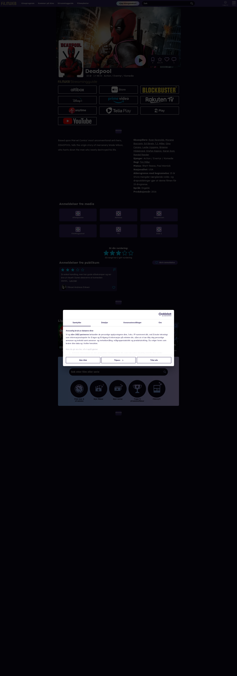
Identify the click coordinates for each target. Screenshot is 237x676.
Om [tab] (160, 322)
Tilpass (117, 360)
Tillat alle (154, 360)
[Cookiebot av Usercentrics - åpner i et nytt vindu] (160, 314)
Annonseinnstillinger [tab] (132, 322)
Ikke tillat (83, 360)
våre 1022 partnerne (80, 334)
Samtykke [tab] (77, 322)
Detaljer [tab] (104, 322)
